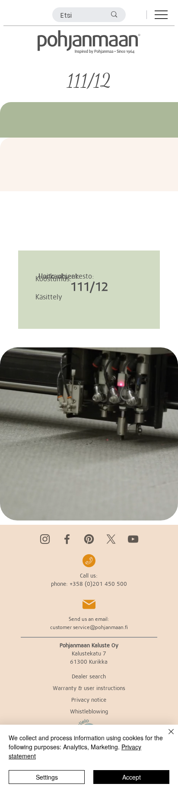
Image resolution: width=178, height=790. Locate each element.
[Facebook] (66, 539)
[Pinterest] (89, 539)
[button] (163, 510)
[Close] (166, 736)
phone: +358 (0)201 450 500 (89, 583)
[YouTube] (133, 539)
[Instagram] (44, 539)
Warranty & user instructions (89, 687)
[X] (111, 539)
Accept (131, 777)
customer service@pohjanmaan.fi (89, 627)
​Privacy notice (88, 699)
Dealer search (89, 676)
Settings (47, 777)
